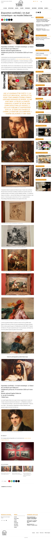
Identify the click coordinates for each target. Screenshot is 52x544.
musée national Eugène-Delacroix (23, 59)
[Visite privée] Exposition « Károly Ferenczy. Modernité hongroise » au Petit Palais (42, 20)
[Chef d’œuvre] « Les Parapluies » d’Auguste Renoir (42, 29)
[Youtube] (6, 520)
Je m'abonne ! (40, 45)
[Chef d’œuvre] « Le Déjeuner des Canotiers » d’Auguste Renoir (43, 25)
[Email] (9, 20)
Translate (45, 55)
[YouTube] (34, 1)
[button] (41, 2)
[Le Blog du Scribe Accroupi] (19, 3)
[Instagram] (35, 1)
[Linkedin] (37, 1)
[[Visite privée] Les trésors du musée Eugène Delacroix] (6, 469)
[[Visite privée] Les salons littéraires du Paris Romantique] (17, 469)
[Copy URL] (11, 20)
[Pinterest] (2, 20)
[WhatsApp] (4, 20)
